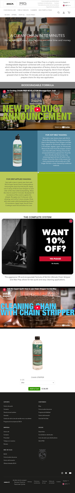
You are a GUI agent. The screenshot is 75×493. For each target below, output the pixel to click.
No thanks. (55, 263)
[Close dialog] (70, 221)
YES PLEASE (55, 258)
